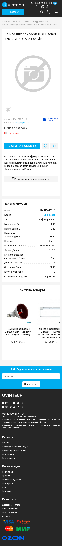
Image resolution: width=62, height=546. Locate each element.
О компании (7, 472)
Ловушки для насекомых (14, 450)
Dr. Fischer (49, 215)
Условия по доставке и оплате (33, 179)
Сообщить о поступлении (22, 146)
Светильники (8, 458)
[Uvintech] (13, 4)
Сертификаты (8, 483)
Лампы (5, 443)
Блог (4, 487)
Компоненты (8, 454)
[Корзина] (49, 12)
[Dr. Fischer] (50, 119)
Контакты (6, 491)
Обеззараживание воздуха (15, 447)
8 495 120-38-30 (43, 3)
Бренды (6, 476)
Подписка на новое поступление (34, 369)
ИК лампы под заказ (11, 480)
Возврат (6, 516)
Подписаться (31, 384)
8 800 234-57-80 (12, 407)
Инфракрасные (22, 122)
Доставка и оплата (11, 505)
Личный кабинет (10, 509)
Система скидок (9, 513)
